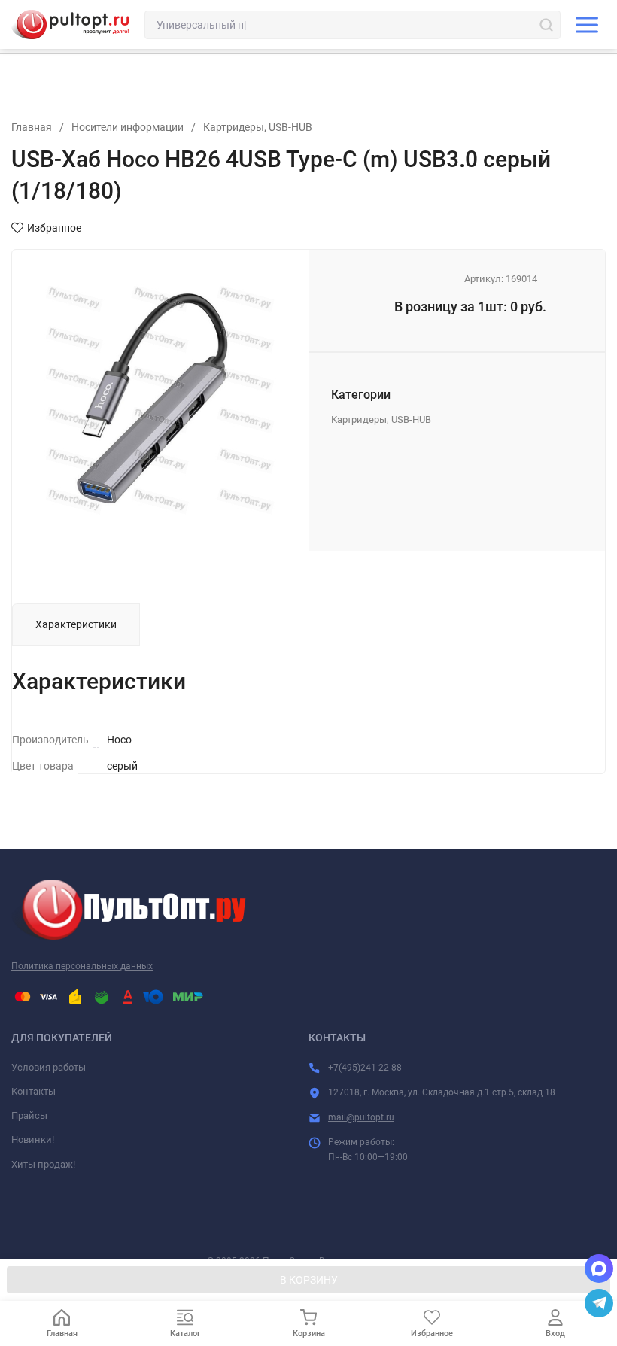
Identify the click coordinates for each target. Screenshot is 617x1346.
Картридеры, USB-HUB (257, 127)
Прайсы (29, 1115)
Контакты (33, 1091)
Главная (31, 127)
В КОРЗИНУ (309, 1280)
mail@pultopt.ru (361, 1117)
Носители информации (127, 127)
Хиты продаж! (43, 1164)
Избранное (54, 228)
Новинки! (32, 1139)
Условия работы (48, 1067)
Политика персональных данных (82, 966)
